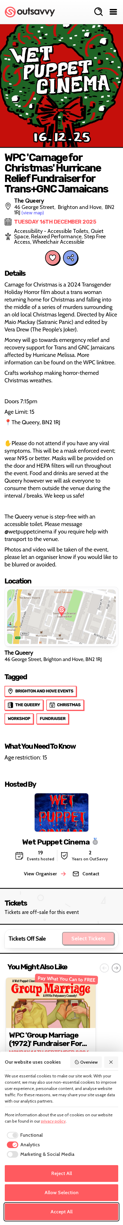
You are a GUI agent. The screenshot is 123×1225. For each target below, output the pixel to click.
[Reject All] (111, 1062)
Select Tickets (88, 938)
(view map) (32, 213)
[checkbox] (24, 1135)
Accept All (61, 1212)
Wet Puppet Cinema (56, 841)
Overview (89, 1062)
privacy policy (53, 1121)
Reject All (61, 1173)
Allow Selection (61, 1192)
